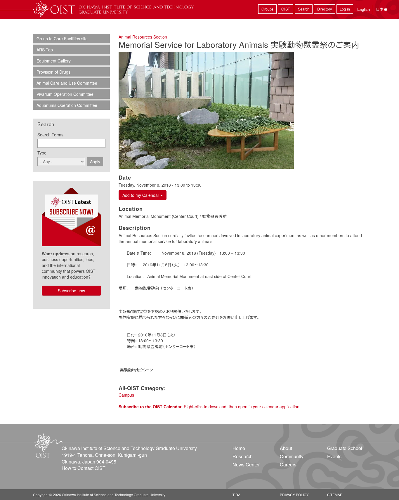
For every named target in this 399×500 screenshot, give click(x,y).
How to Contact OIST (83, 468)
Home (239, 448)
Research (243, 456)
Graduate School (344, 448)
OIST (285, 9)
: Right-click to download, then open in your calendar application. (210, 406)
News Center (246, 464)
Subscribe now (71, 291)
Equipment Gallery (54, 61)
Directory (324, 9)
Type (41, 153)
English (363, 9)
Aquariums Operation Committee (67, 105)
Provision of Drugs (53, 72)
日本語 (381, 9)
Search (303, 9)
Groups (267, 9)
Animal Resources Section (143, 37)
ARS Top (45, 50)
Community (291, 456)
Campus (126, 395)
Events (334, 456)
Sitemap (334, 494)
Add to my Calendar (141, 195)
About (286, 448)
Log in (345, 9)
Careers (288, 464)
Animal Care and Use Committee (67, 83)
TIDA (236, 494)
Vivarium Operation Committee (65, 94)
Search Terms (50, 135)
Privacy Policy (294, 494)
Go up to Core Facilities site (62, 38)
